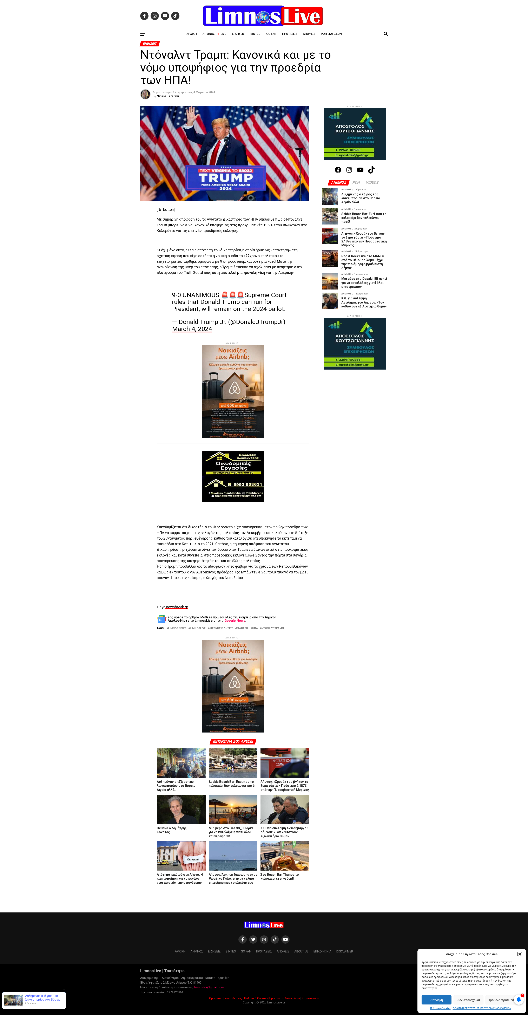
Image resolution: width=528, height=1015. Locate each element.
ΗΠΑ (255, 628)
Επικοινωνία (310, 998)
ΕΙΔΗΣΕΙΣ (243, 628)
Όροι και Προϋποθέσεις (225, 998)
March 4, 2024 (192, 328)
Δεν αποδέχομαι (468, 1000)
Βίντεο (255, 33)
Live (223, 33)
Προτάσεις (289, 33)
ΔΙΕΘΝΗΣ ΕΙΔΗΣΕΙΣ (221, 628)
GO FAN (271, 33)
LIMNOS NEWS (177, 628)
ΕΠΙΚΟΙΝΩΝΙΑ (322, 951)
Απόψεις (309, 33)
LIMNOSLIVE (197, 628)
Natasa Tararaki (168, 96)
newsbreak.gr (176, 607)
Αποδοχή (436, 1000)
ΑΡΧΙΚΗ (191, 33)
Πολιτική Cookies (440, 1008)
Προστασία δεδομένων (285, 998)
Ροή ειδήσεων (331, 33)
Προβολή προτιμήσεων (504, 1000)
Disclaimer (344, 951)
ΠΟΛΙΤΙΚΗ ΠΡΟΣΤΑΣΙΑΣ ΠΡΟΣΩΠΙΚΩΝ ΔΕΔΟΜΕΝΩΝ (482, 1008)
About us (301, 951)
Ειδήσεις (238, 33)
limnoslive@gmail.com (209, 987)
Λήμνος (209, 33)
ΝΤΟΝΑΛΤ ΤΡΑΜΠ (273, 628)
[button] (520, 954)
